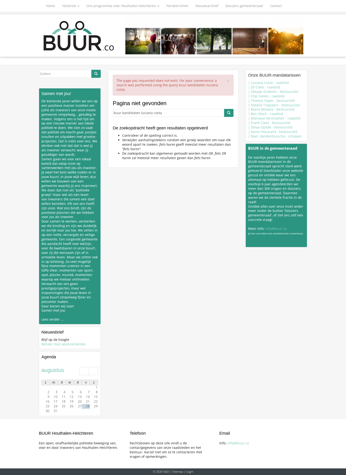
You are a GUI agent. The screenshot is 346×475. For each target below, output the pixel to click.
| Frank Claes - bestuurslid (269, 122)
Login (189, 472)
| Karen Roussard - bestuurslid (272, 131)
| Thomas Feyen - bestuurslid (271, 100)
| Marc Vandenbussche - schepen (275, 136)
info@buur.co (276, 228)
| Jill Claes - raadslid (264, 87)
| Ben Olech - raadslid (265, 114)
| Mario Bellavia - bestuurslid (271, 109)
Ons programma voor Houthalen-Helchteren (121, 6)
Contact (276, 6)
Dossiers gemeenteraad (244, 6)
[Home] (79, 35)
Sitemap (177, 472)
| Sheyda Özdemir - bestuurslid (273, 91)
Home (50, 6)
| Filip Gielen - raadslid (266, 96)
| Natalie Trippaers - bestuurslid (274, 105)
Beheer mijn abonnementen (63, 344)
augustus (52, 370)
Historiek (69, 6)
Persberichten (177, 6)
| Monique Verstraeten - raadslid (274, 118)
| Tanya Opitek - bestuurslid (270, 127)
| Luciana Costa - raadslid (268, 82)
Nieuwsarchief (207, 6)
